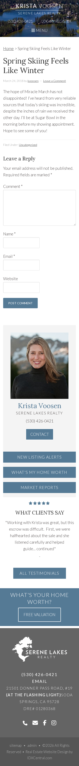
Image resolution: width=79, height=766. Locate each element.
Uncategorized (28, 145)
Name (9, 233)
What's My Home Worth (39, 472)
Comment (13, 186)
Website (10, 278)
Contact (39, 434)
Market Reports (40, 487)
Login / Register (56, 21)
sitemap (15, 745)
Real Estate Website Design (46, 752)
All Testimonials (39, 573)
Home (8, 48)
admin (32, 745)
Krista (39, 6)
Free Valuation (39, 614)
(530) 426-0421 (20, 21)
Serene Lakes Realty (39, 13)
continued (45, 548)
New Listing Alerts (39, 457)
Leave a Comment (54, 81)
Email (9, 256)
